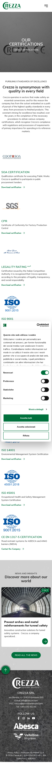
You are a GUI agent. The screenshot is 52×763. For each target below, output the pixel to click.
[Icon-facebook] (18, 718)
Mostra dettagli (36, 409)
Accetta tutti (26, 418)
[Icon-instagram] (23, 718)
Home (16, 50)
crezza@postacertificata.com (28, 703)
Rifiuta (26, 435)
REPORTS (32, 758)
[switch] (45, 381)
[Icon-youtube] (33, 718)
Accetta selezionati (26, 426)
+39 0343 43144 (28, 706)
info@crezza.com (29, 700)
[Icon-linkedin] (28, 718)
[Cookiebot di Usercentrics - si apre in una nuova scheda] (37, 325)
